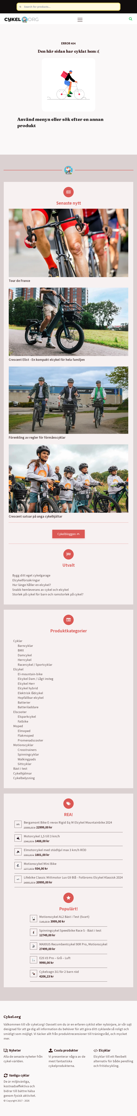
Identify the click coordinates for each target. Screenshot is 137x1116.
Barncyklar (25, 645)
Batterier (24, 702)
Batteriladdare (28, 707)
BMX (21, 650)
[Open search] (130, 19)
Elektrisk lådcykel (30, 693)
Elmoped (24, 731)
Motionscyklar (23, 745)
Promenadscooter (30, 740)
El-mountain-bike (30, 674)
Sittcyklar (24, 764)
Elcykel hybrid (28, 688)
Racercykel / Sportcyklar (35, 664)
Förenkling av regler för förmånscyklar (37, 437)
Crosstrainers (27, 750)
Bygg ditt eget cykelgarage (31, 575)
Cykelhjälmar (22, 773)
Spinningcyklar (28, 754)
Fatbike (23, 721)
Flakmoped (26, 735)
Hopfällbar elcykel (31, 697)
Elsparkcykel (27, 716)
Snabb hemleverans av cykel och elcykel (40, 589)
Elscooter (20, 712)
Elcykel (18, 669)
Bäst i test (20, 768)
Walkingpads (27, 759)
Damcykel (25, 655)
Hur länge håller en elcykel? (31, 585)
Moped (18, 726)
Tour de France (19, 281)
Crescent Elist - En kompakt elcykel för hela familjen (47, 359)
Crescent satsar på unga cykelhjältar (35, 516)
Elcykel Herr (26, 683)
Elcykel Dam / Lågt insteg (35, 678)
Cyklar (17, 641)
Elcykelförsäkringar (26, 580)
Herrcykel (24, 660)
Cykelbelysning (24, 778)
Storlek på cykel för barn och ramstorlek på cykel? (47, 594)
